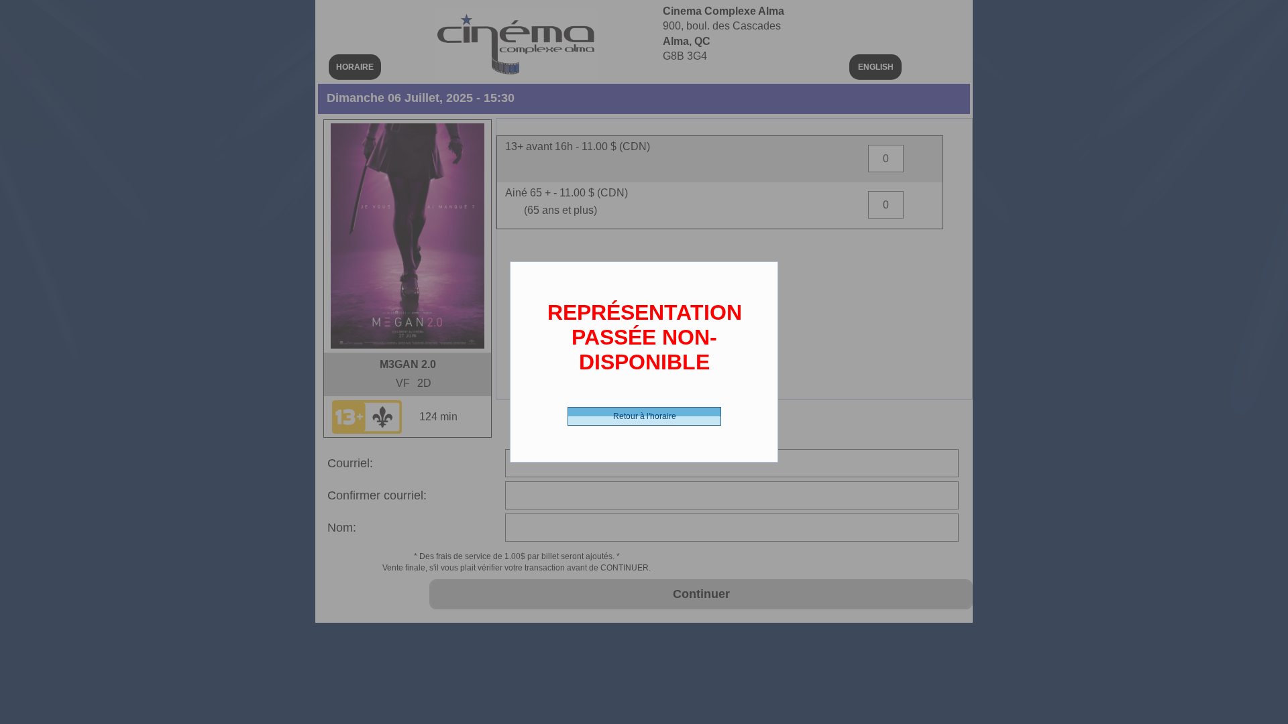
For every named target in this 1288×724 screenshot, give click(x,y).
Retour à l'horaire (644, 416)
